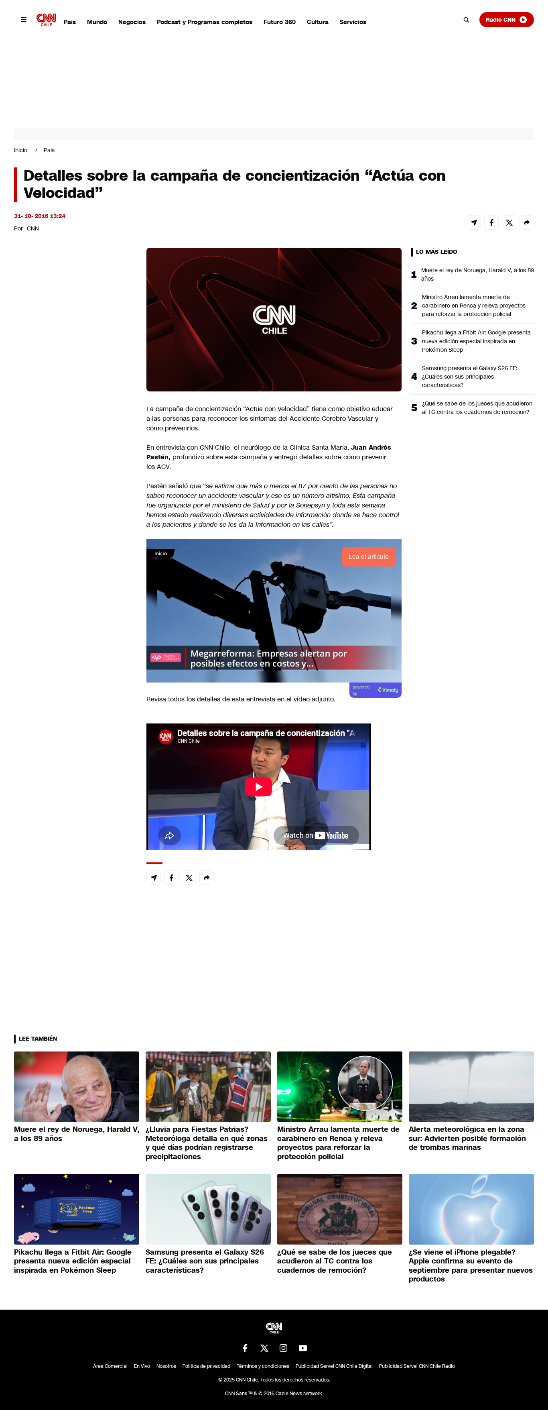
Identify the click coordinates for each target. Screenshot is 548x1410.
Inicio (20, 150)
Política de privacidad (206, 1366)
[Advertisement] (74, 707)
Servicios (353, 22)
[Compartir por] (527, 222)
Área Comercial (110, 1366)
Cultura (318, 22)
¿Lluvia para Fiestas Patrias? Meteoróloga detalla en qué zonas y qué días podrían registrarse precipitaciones (207, 1143)
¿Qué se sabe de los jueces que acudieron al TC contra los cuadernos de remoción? (477, 407)
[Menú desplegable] (23, 19)
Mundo (97, 22)
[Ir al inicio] (46, 19)
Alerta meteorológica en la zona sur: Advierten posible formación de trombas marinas (467, 1138)
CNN (33, 228)
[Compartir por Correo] (474, 222)
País (70, 22)
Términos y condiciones (263, 1366)
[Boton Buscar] (466, 19)
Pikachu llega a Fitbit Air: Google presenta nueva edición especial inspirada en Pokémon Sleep (476, 340)
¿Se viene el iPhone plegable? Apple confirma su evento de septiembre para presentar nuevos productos (471, 1266)
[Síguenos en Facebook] (245, 1348)
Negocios (132, 22)
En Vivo (142, 1366)
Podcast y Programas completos (204, 22)
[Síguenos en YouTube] (302, 1348)
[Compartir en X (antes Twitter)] (509, 222)
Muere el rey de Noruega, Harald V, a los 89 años (477, 274)
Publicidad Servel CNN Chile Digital (334, 1366)
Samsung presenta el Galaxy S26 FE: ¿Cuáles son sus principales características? (470, 376)
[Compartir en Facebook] (491, 222)
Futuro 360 (280, 22)
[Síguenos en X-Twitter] (264, 1348)
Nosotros (166, 1366)
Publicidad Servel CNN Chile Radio (417, 1366)
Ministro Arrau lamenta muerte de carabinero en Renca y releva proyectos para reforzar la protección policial (474, 305)
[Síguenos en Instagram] (283, 1348)
